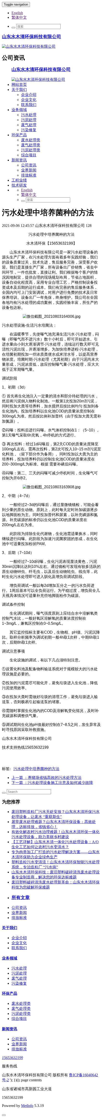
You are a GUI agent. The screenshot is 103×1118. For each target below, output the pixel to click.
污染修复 (28, 130)
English (17, 13)
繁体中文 (19, 17)
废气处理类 (30, 145)
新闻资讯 (19, 160)
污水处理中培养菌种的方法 (36, 769)
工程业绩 (19, 180)
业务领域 (19, 110)
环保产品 (19, 135)
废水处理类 (30, 140)
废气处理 (28, 125)
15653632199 (12, 1058)
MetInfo (27, 1106)
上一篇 (46, 778)
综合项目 (28, 155)
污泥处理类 (30, 150)
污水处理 (28, 115)
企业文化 (28, 100)
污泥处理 (28, 120)
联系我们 (28, 105)
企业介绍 (28, 95)
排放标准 (28, 175)
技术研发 (19, 185)
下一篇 (52, 783)
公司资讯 (28, 165)
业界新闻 (28, 170)
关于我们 (19, 90)
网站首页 (19, 84)
